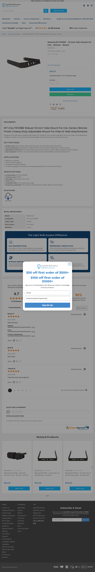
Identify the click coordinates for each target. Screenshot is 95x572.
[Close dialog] (69, 264)
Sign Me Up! (47, 305)
